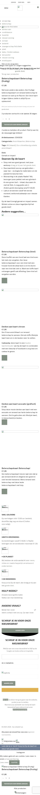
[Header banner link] (20, 397)
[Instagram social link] (20, 14)
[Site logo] (20, 8)
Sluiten (14, 762)
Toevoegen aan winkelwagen (16, 124)
